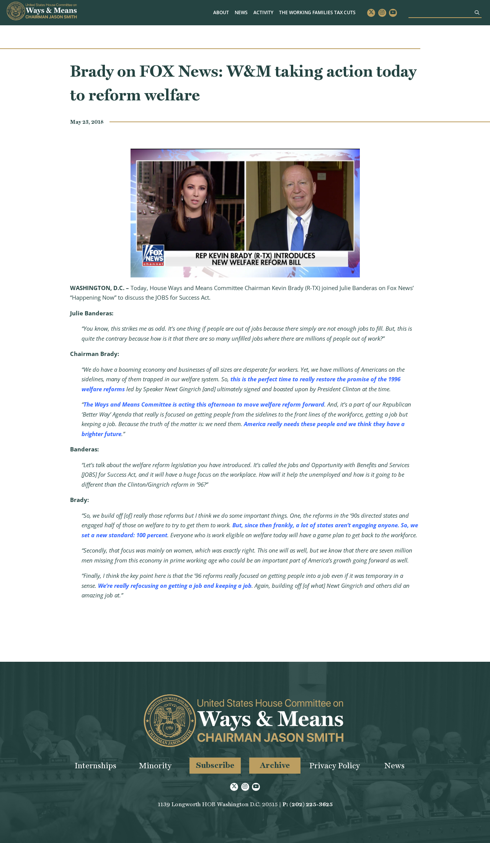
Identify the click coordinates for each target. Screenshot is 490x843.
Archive (275, 765)
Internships (95, 765)
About (221, 12)
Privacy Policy (334, 765)
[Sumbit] (477, 12)
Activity (263, 12)
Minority (155, 765)
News (241, 12)
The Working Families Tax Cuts (317, 12)
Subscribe (215, 765)
